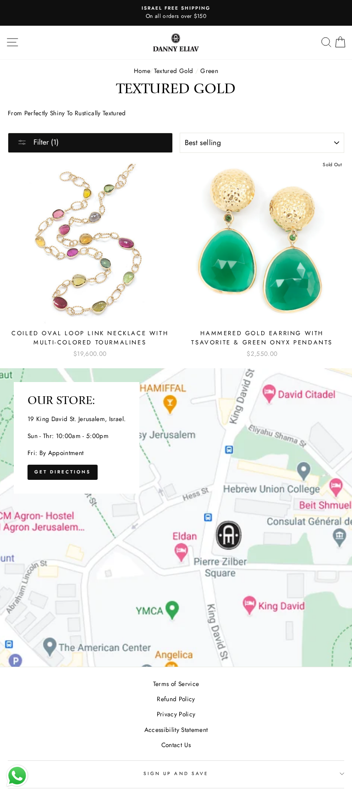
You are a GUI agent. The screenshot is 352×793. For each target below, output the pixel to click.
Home (142, 70)
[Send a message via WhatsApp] (17, 775)
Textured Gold (173, 70)
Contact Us (176, 744)
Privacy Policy (176, 714)
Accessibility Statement (176, 729)
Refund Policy (176, 698)
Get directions (62, 471)
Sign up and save (176, 773)
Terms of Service (176, 683)
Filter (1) (45, 142)
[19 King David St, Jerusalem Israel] (176, 517)
